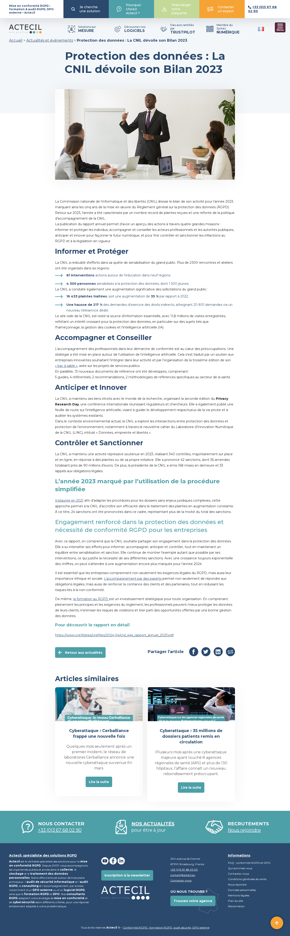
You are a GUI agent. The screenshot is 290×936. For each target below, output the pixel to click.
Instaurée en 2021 (69, 500)
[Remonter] (277, 923)
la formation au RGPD (91, 599)
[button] (263, 29)
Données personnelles (242, 890)
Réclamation (236, 906)
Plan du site (235, 900)
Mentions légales (238, 895)
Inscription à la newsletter (127, 875)
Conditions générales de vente (247, 879)
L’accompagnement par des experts (133, 579)
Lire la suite (99, 782)
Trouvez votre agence (193, 901)
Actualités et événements (49, 40)
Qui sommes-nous (240, 868)
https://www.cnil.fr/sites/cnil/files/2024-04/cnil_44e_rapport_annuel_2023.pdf (114, 635)
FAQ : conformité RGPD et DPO (249, 862)
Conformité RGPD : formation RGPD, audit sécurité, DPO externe (166, 927)
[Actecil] (25, 29)
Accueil (15, 40)
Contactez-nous (180, 880)
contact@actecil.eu (182, 875)
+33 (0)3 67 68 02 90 (60, 830)
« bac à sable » (66, 366)
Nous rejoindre (237, 884)
